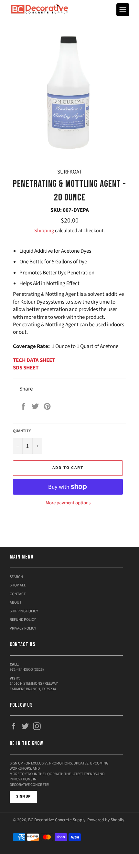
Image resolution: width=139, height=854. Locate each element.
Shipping (44, 230)
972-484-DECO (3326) (27, 669)
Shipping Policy (24, 611)
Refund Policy (23, 619)
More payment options (68, 503)
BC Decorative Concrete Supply (56, 820)
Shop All (18, 585)
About (15, 602)
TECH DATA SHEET (34, 360)
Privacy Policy (23, 628)
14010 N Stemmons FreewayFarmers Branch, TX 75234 (34, 686)
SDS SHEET (25, 368)
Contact (18, 594)
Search (16, 577)
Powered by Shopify (105, 820)
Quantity (22, 431)
